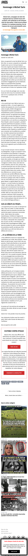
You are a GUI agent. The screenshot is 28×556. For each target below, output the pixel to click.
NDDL (3, 383)
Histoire (17, 10)
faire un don (14, 347)
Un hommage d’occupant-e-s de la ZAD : (14, 30)
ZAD (7, 383)
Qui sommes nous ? (6, 533)
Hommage (20, 381)
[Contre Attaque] (4, 2)
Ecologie (12, 10)
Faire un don (4, 531)
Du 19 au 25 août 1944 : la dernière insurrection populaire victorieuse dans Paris (13, 514)
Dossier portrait (6, 381)
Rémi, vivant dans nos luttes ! (13, 395)
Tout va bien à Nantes (15, 391)
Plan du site (4, 529)
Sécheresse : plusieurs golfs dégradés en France (13, 441)
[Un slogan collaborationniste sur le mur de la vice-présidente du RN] (14, 457)
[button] (23, 2)
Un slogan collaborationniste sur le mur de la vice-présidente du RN (12, 477)
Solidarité (21, 10)
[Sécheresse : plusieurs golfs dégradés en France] (14, 421)
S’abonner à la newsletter (14, 373)
